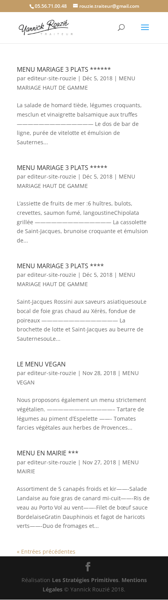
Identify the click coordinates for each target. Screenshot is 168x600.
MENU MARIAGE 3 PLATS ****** (64, 69)
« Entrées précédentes (46, 551)
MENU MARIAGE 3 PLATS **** (60, 266)
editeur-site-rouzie (51, 78)
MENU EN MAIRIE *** (48, 453)
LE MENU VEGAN (41, 364)
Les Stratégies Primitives (85, 580)
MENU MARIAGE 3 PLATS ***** (62, 167)
